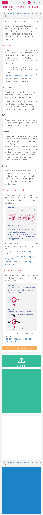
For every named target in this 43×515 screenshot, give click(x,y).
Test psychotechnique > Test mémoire (19, 75)
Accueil (4, 13)
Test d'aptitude (25, 13)
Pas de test (21, 365)
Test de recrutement (13, 13)
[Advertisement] (21, 391)
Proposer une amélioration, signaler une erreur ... (19, 348)
